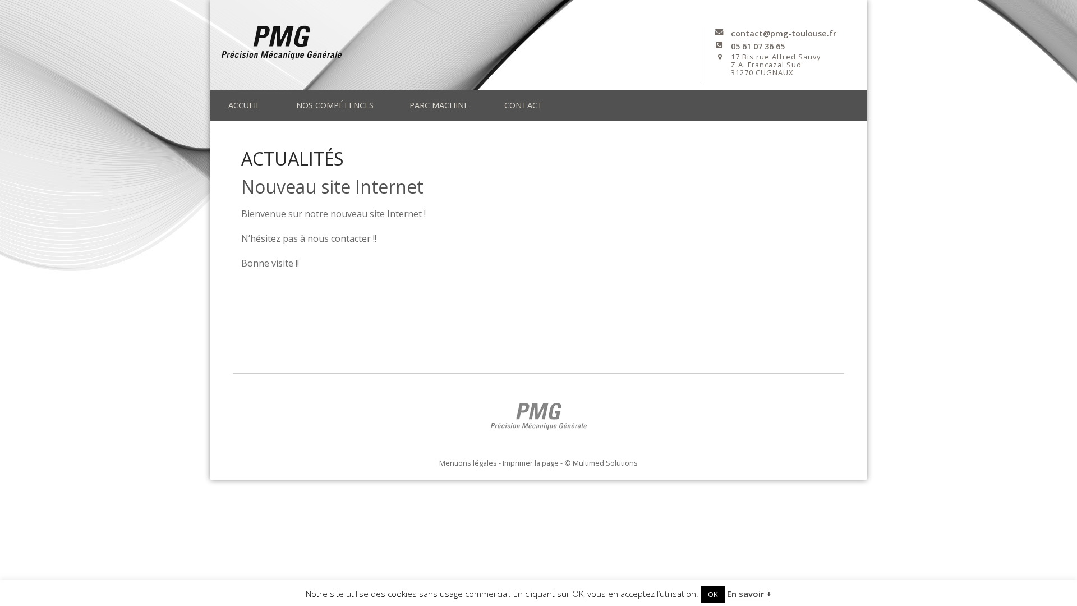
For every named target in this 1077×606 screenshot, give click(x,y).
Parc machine (438, 105)
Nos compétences (335, 105)
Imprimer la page (531, 463)
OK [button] (713, 594)
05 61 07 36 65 (758, 46)
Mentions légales (468, 463)
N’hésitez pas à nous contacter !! (308, 238)
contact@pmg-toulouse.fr (783, 33)
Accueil (244, 105)
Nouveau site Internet (332, 187)
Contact (523, 105)
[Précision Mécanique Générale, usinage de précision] (456, 40)
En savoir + (749, 593)
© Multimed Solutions (601, 463)
